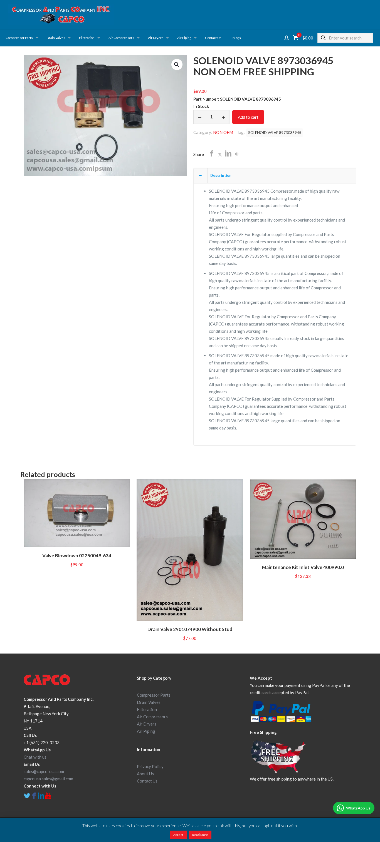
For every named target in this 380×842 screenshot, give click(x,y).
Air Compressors (152, 716)
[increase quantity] (223, 117)
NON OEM (223, 132)
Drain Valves (149, 702)
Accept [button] (178, 834)
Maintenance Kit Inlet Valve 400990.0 (303, 567)
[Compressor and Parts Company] (61, 14)
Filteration (147, 709)
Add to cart (248, 117)
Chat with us (35, 756)
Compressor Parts (154, 694)
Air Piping (146, 731)
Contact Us (147, 780)
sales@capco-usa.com (44, 771)
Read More (200, 834)
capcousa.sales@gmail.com (48, 778)
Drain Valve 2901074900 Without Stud (189, 629)
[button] (176, 64)
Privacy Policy (150, 766)
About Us (145, 773)
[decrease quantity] (199, 117)
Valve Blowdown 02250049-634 (76, 555)
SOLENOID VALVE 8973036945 (274, 132)
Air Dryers (146, 723)
